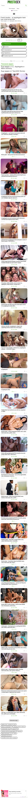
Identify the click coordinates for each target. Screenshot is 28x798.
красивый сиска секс (6, 735)
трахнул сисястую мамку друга (9, 731)
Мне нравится (7, 40)
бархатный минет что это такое (9, 733)
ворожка (20, 731)
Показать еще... (14, 720)
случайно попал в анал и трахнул (9, 737)
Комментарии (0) (8, 55)
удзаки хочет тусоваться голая (9, 724)
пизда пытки (15, 728)
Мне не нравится (9, 40)
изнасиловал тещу (6, 728)
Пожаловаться (8, 49)
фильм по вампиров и (6, 726)
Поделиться (7, 52)
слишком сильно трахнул (19, 726)
